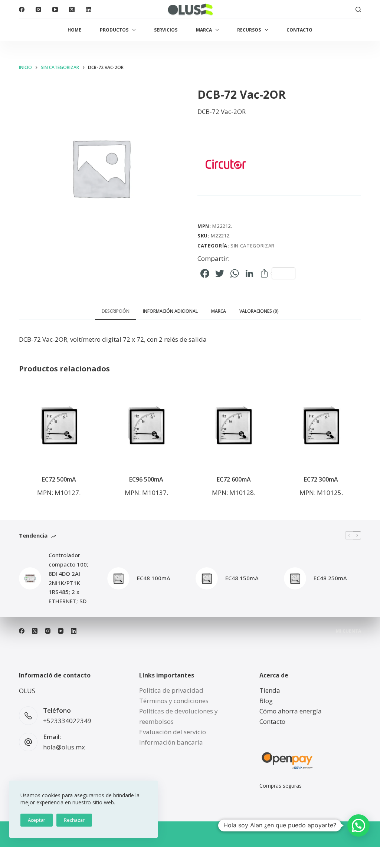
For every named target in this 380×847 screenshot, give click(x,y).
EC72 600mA (234, 479)
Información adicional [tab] (170, 311)
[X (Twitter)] (72, 9)
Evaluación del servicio (172, 732)
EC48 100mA (153, 578)
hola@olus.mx (64, 747)
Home (74, 30)
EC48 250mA (330, 578)
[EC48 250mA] (295, 578)
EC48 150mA (242, 578)
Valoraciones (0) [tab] (259, 311)
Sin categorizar (252, 245)
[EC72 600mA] (233, 425)
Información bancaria (171, 742)
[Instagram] (38, 9)
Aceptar (36, 820)
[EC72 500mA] (59, 425)
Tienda (269, 690)
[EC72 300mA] (321, 425)
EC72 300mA (321, 479)
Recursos (249, 30)
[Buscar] (358, 9)
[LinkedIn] (88, 9)
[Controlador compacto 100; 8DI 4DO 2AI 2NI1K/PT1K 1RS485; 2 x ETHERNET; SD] (30, 578)
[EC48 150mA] (207, 578)
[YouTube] (55, 9)
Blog (266, 700)
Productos (114, 30)
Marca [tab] (218, 311)
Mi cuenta (348, 631)
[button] (358, 825)
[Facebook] (21, 9)
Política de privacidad (171, 690)
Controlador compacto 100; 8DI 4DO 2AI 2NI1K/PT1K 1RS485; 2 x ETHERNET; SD (68, 578)
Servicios (165, 30)
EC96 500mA (146, 479)
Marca (204, 30)
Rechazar (74, 820)
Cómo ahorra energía (290, 711)
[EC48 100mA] (118, 578)
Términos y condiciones (174, 700)
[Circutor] (225, 164)
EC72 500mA (59, 479)
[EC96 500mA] (146, 425)
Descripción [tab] (116, 311)
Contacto (299, 30)
